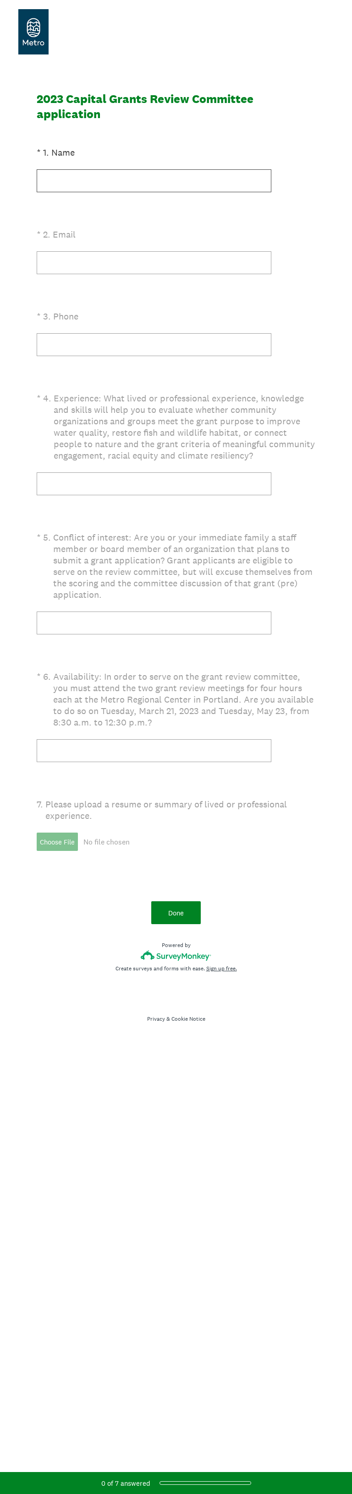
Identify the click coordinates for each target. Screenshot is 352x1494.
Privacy (156, 1019)
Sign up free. (221, 968)
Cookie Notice (188, 1019)
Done (176, 913)
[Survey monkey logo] (176, 955)
